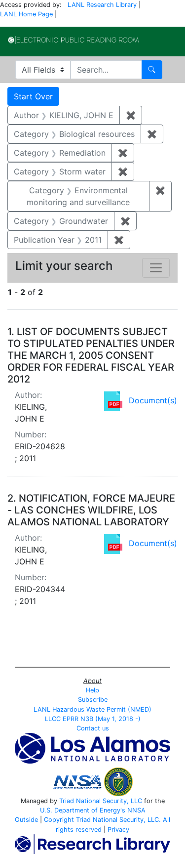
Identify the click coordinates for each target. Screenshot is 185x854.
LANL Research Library (102, 4)
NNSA (136, 810)
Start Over (33, 96)
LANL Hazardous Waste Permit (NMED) (92, 709)
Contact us (92, 728)
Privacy (118, 829)
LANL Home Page (26, 14)
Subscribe (93, 699)
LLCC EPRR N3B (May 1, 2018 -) (93, 719)
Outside (26, 819)
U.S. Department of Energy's (82, 810)
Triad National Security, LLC (100, 801)
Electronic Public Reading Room (73, 40)
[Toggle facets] (156, 268)
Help (92, 690)
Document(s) (153, 400)
